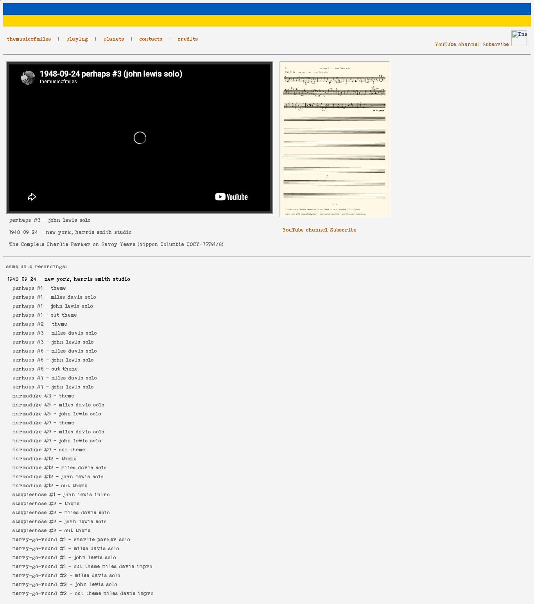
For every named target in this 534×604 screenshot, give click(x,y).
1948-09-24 (23, 232)
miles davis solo (73, 297)
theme (58, 288)
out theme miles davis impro (113, 566)
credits (188, 39)
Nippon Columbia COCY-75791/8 (181, 244)
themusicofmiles (29, 39)
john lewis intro (86, 494)
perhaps (20, 220)
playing (77, 39)
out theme (64, 315)
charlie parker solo (102, 539)
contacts (151, 39)
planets (114, 39)
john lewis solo (72, 306)
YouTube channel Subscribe (472, 44)
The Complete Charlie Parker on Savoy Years (72, 244)
